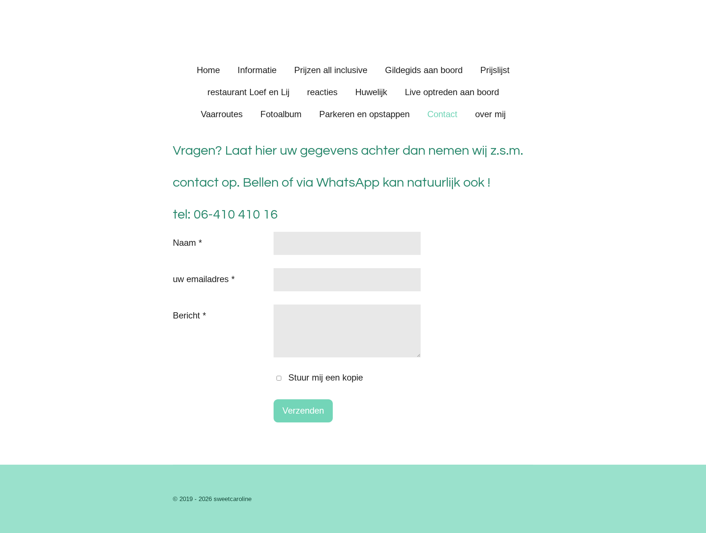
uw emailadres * (204, 279)
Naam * (187, 243)
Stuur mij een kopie (325, 377)
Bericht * (189, 315)
